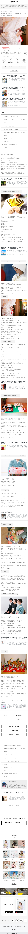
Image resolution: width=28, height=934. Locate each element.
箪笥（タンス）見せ (8, 138)
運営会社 (4, 926)
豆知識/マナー (7, 5)
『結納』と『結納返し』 (9, 126)
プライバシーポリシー (14, 926)
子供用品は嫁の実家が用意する (10, 144)
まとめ (5, 147)
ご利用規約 (8, 926)
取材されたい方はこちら (21, 926)
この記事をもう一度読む (14, 734)
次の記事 (18, 805)
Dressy (14, 1)
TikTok (4, 62)
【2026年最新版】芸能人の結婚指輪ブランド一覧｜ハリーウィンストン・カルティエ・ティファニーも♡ (13, 793)
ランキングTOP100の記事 (14, 730)
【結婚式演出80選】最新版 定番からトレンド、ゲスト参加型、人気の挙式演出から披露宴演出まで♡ (13, 88)
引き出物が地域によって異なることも (12, 129)
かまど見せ (6, 141)
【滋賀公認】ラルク (11, 781)
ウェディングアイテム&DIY (21, 5)
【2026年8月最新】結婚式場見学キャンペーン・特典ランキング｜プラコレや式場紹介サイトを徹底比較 (13, 76)
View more (14, 883)
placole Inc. (13, 933)
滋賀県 (11, 11)
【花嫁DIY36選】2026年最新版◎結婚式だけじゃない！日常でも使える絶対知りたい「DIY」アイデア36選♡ (13, 99)
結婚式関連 (13, 5)
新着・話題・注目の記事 (14, 726)
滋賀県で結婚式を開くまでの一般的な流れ (12, 116)
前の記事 (10, 805)
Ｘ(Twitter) (10, 62)
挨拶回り (6, 135)
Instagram (24, 62)
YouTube (17, 62)
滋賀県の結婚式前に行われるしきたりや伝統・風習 (14, 119)
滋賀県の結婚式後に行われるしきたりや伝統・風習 (14, 132)
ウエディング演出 (4, 6)
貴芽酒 (5, 122)
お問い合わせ (14, 929)
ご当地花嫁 (5, 11)
